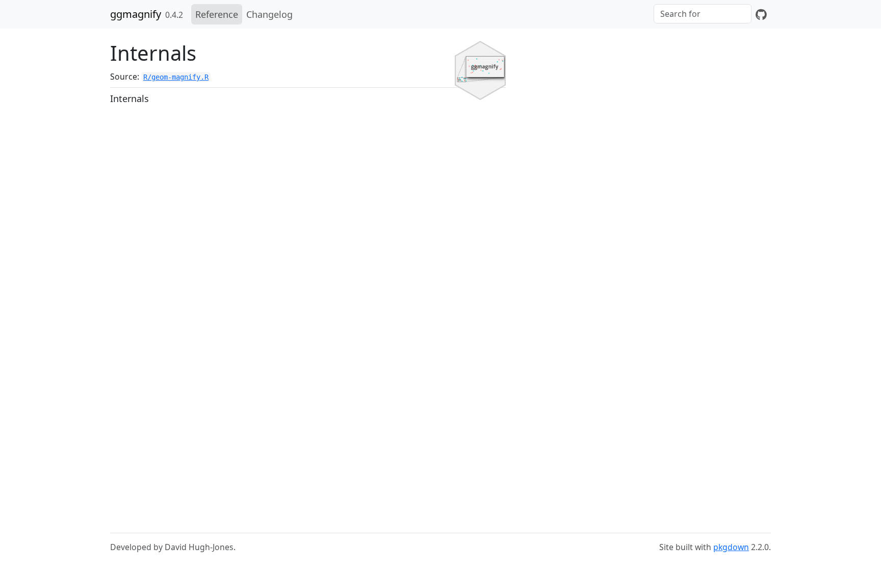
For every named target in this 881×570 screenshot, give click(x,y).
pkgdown (731, 547)
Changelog (269, 14)
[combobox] (703, 13)
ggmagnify (135, 14)
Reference (216, 14)
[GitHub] (761, 14)
